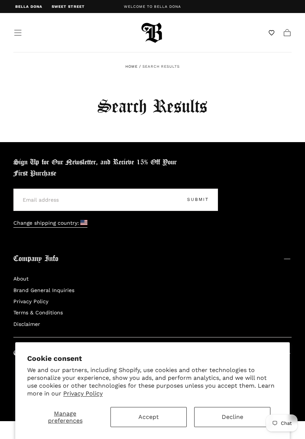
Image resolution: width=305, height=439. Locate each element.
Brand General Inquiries (43, 290)
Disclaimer (26, 324)
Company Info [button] (35, 258)
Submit (198, 199)
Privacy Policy (83, 393)
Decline (232, 416)
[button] (17, 32)
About (21, 279)
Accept (148, 416)
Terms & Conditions (38, 312)
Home (131, 66)
